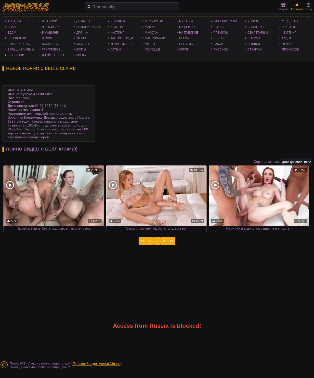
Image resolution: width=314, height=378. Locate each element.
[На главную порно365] (26, 7)
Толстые (289, 27)
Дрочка (82, 32)
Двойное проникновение (56, 55)
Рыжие (253, 21)
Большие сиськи (22, 44)
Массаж (151, 32)
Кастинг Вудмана (124, 38)
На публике (188, 32)
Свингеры (256, 27)
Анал (12, 27)
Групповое (51, 49)
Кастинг (117, 32)
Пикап (218, 27)
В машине (50, 32)
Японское (290, 49)
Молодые (152, 49)
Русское (220, 49)
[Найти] (89, 6)
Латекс (116, 49)
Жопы (81, 49)
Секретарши (258, 32)
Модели (283, 9)
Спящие (254, 44)
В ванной (49, 21)
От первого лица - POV (228, 21)
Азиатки (14, 21)
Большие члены (21, 49)
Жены (81, 38)
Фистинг (289, 32)
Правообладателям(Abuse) (97, 364)
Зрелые (82, 55)
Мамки (150, 27)
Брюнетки (16, 55)
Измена (116, 27)
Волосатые (51, 44)
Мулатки (186, 21)
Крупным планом (124, 44)
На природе (188, 27)
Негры (184, 38)
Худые (287, 38)
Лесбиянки (154, 21)
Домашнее (85, 21)
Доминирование (90, 27)
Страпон (255, 49)
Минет (150, 44)
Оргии (184, 49)
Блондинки (17, 38)
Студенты (290, 21)
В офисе (48, 38)
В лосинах (50, 27)
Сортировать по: (267, 162)
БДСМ (12, 32)
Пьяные (219, 38)
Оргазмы (186, 44)
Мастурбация (156, 38)
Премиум (221, 32)
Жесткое (83, 44)
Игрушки (117, 21)
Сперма (254, 38)
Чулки (287, 44)
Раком (218, 44)
